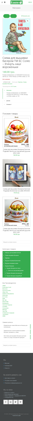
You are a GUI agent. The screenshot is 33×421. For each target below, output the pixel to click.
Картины (20, 82)
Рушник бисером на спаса (13, 268)
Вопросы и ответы (9, 392)
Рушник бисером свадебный (14, 276)
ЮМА (4, 316)
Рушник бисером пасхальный (14, 273)
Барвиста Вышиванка (8, 293)
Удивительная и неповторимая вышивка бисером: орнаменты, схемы (14, 331)
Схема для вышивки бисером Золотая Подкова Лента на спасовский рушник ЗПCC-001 (16, 230)
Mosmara (5, 289)
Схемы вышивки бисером (12, 255)
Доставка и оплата (10, 378)
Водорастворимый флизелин (12, 260)
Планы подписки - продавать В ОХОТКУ (15, 395)
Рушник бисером (9, 266)
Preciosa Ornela (7, 290)
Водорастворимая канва (11, 263)
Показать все (26, 16)
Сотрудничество (9, 397)
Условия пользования (11, 380)
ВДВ (4, 298)
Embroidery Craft (7, 287)
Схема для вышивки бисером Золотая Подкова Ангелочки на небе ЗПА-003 (16, 190)
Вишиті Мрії (5, 301)
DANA (4, 285)
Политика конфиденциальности (13, 383)
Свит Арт (5, 311)
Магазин (7, 363)
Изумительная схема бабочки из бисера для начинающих (15, 326)
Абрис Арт (5, 292)
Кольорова (5, 308)
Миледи (5, 309)
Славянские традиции (8, 313)
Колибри (5, 306)
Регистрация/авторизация (11, 394)
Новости (7, 368)
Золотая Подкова (7, 305)
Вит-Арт (5, 300)
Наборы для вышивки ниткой (13, 252)
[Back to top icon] (30, 418)
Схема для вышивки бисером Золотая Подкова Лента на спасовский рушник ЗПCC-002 (16, 151)
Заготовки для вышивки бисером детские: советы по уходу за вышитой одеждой (15, 336)
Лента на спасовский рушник (15, 270)
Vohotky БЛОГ (8, 365)
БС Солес (13, 86)
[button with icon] (5, 402)
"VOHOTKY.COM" (16, 415)
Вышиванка (6, 303)
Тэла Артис (5, 314)
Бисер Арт (5, 295)
